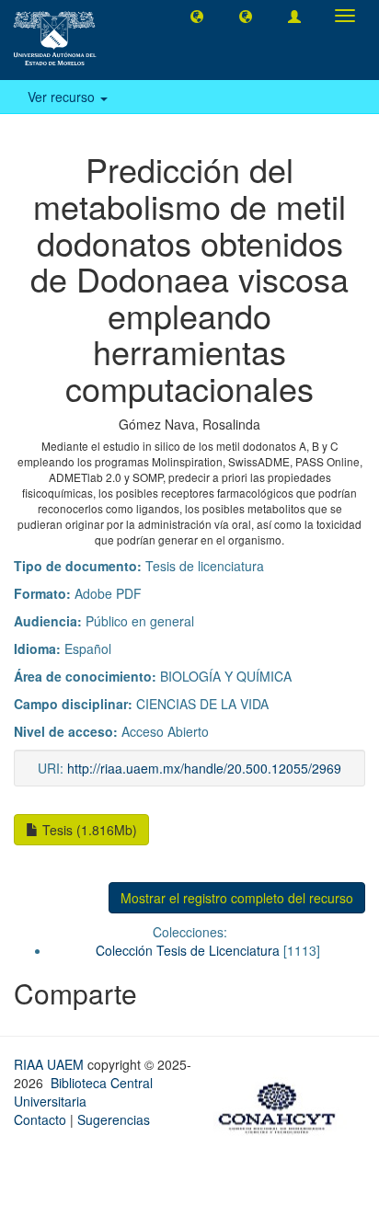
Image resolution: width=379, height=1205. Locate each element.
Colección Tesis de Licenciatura (188, 950)
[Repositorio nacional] (282, 1105)
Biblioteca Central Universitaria (83, 1091)
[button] (196, 15)
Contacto (40, 1119)
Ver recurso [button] (63, 96)
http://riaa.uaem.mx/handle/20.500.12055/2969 (204, 768)
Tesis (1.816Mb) (88, 830)
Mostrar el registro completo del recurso (237, 898)
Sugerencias (113, 1119)
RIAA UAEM (50, 1064)
